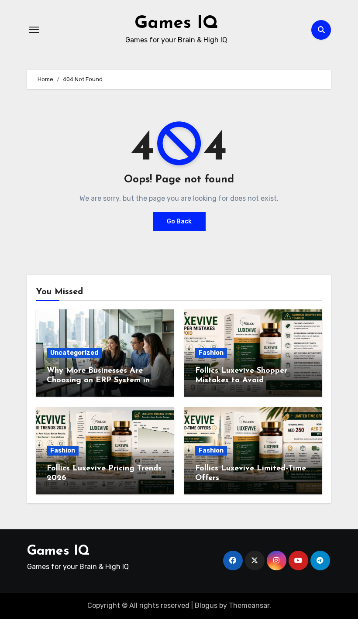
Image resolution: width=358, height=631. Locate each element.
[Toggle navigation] (34, 29)
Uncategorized (74, 353)
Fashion (211, 353)
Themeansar (249, 605)
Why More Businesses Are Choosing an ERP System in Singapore (98, 380)
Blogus (206, 605)
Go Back (179, 221)
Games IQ (176, 23)
